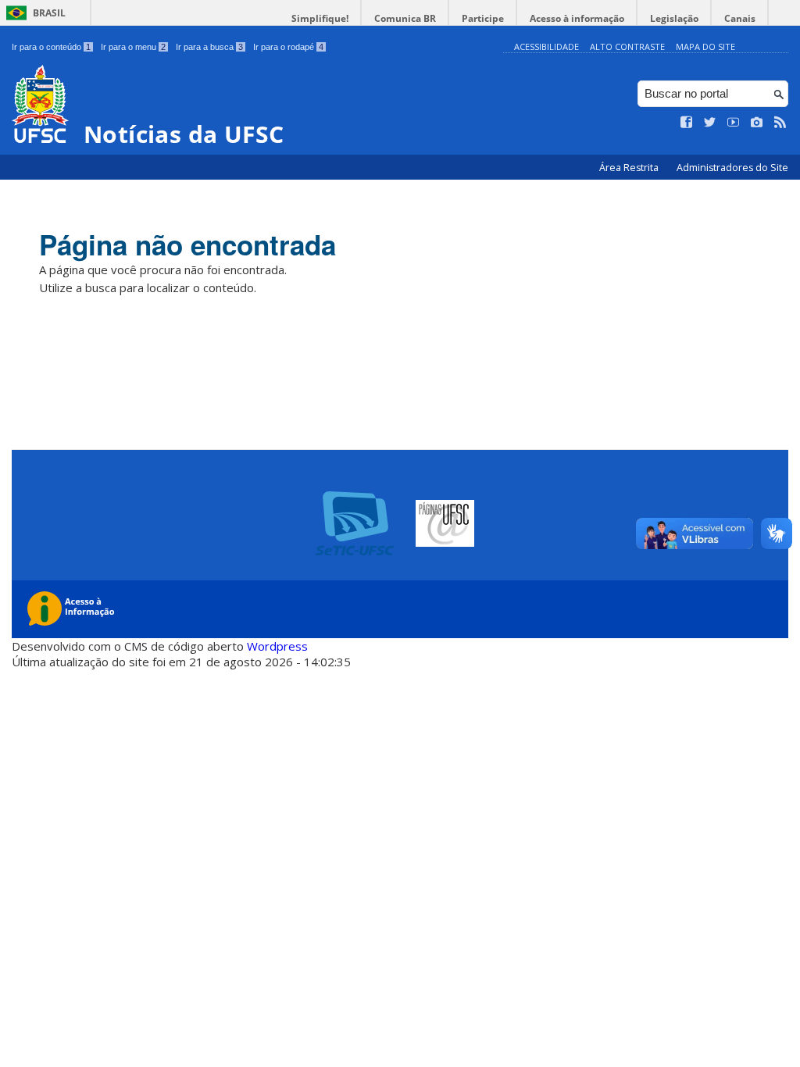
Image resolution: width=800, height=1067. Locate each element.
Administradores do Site (732, 167)
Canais (739, 18)
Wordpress (277, 646)
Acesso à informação (577, 18)
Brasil (49, 13)
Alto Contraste (627, 46)
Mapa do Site (705, 46)
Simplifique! (319, 18)
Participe (483, 18)
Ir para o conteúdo (51, 47)
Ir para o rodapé (288, 47)
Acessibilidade (546, 46)
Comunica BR (405, 18)
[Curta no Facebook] (686, 122)
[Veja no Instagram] (757, 122)
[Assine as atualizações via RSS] (780, 122)
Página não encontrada (187, 244)
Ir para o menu (133, 47)
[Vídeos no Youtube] (733, 122)
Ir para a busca (209, 47)
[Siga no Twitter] (710, 122)
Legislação (674, 18)
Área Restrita (630, 167)
